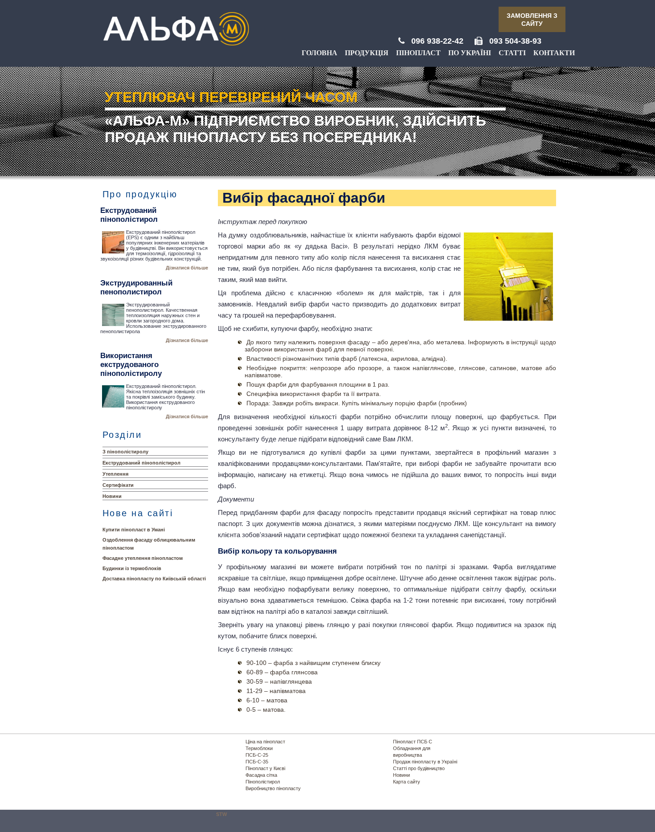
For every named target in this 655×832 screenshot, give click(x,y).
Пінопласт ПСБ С (412, 741)
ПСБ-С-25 (257, 755)
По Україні (469, 53)
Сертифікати (118, 485)
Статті (512, 53)
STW (221, 814)
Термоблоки (259, 748)
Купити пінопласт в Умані (133, 529)
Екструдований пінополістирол (141, 462)
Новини (112, 496)
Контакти (554, 53)
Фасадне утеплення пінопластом (142, 558)
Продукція (367, 53)
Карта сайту (406, 781)
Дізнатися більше (187, 267)
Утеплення (115, 474)
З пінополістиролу (125, 451)
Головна (319, 53)
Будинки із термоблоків (131, 568)
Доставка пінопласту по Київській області (154, 578)
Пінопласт (418, 53)
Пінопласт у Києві (265, 768)
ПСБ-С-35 (257, 761)
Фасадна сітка (261, 775)
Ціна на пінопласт (265, 741)
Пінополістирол (263, 781)
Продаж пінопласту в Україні (425, 761)
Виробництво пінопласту (273, 788)
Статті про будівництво (419, 768)
